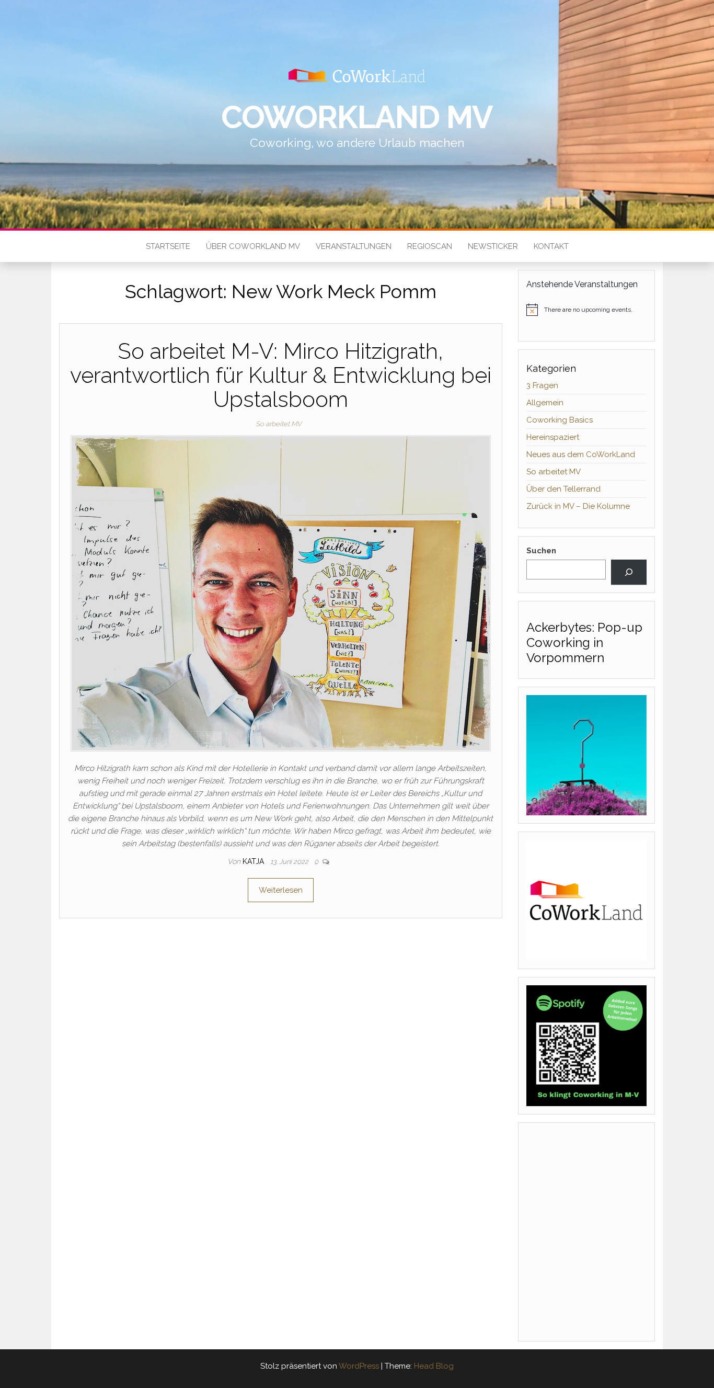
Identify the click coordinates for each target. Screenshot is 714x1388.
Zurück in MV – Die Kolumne (578, 506)
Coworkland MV (357, 117)
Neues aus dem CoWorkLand (580, 454)
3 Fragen (542, 385)
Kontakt (551, 246)
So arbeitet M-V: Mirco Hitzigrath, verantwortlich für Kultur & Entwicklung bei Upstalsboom (280, 375)
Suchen (541, 550)
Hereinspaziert (552, 437)
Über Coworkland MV (253, 246)
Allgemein (544, 402)
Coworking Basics (559, 420)
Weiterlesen (281, 890)
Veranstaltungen (353, 246)
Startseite (168, 246)
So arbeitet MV (279, 424)
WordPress (359, 1366)
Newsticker (493, 246)
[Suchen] (629, 572)
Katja (254, 861)
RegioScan (429, 246)
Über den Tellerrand (563, 489)
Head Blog (434, 1366)
